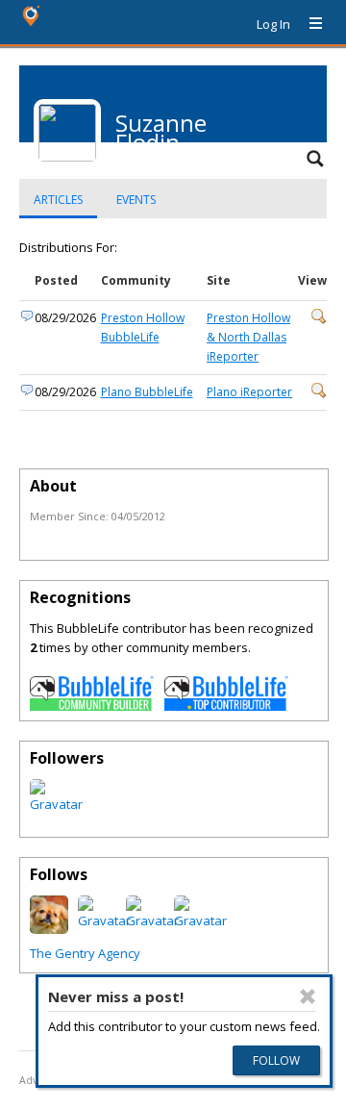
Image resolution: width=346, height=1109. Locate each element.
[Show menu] (308, 24)
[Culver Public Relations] (104, 920)
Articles (58, 199)
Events (136, 199)
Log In (273, 24)
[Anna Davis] (200, 920)
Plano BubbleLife (147, 392)
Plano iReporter (249, 392)
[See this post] (319, 320)
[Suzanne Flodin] (56, 804)
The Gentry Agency (85, 953)
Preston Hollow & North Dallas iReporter (248, 337)
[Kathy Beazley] (49, 929)
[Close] (307, 996)
